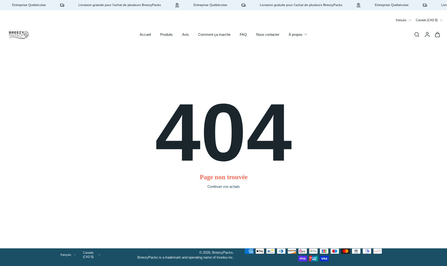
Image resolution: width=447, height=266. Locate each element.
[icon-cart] (437, 34)
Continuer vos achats (223, 186)
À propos (295, 34)
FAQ (243, 34)
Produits (166, 34)
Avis (185, 34)
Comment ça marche (214, 34)
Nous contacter (267, 34)
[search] (417, 34)
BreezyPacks (222, 252)
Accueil (145, 34)
